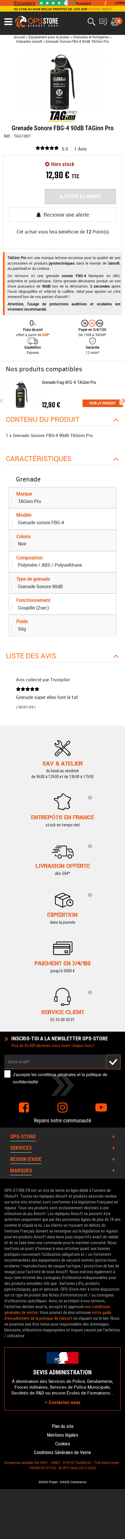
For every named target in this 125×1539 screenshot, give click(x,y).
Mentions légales (62, 1435)
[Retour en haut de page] (118, 917)
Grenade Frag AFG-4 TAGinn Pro (69, 382)
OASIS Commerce (73, 1482)
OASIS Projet (48, 1482)
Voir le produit (102, 403)
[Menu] (8, 21)
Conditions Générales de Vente (62, 1452)
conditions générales (57, 1074)
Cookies (62, 1444)
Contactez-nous (64, 1402)
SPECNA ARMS (99, 9)
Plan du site (63, 1426)
